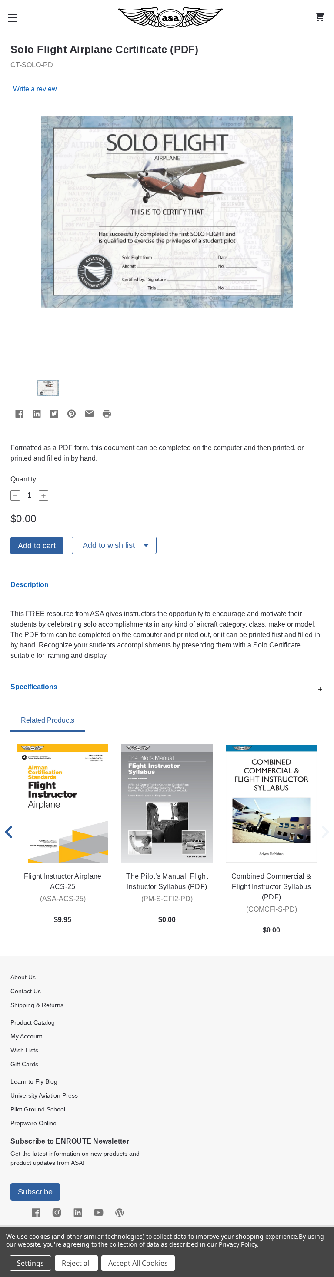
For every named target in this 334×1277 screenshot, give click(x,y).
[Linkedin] (36, 413)
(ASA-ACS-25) (63, 898)
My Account (26, 1036)
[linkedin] (77, 1213)
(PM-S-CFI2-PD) (167, 898)
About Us (23, 977)
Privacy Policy (238, 1244)
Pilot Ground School (37, 1109)
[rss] (119, 1213)
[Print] (106, 413)
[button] (167, 589)
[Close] (320, 586)
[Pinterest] (71, 413)
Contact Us (25, 991)
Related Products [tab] (47, 720)
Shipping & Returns (36, 1005)
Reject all (76, 1263)
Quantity (23, 479)
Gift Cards (24, 1064)
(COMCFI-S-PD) (271, 909)
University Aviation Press (44, 1095)
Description (29, 584)
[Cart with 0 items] (322, 17)
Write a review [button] (35, 89)
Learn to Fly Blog (33, 1081)
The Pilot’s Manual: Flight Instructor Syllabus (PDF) (167, 881)
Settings (30, 1263)
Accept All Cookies (138, 1263)
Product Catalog (32, 1022)
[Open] (320, 688)
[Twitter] (54, 413)
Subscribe (35, 1191)
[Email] (89, 413)
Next (325, 832)
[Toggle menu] (12, 17)
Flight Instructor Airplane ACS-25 (63, 881)
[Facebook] (19, 413)
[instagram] (56, 1213)
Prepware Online (33, 1123)
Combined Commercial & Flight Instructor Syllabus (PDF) (271, 886)
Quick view (63, 803)
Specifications (33, 686)
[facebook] (36, 1213)
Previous (8, 832)
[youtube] (98, 1213)
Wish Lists (24, 1050)
